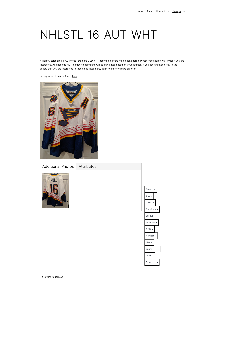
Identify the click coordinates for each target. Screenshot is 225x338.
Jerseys (176, 11)
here (74, 76)
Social (149, 11)
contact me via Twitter (161, 60)
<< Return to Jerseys (51, 277)
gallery (44, 68)
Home (140, 11)
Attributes (87, 166)
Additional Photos (58, 166)
